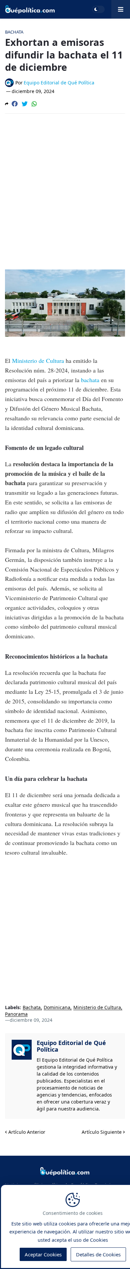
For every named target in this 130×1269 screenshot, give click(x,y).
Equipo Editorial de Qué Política (71, 1046)
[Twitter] (25, 104)
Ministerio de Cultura (38, 361)
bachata (91, 380)
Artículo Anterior (26, 1132)
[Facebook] (15, 104)
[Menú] (120, 9)
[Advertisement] (65, 187)
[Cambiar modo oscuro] (98, 9)
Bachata (32, 1007)
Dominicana (57, 1007)
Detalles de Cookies (98, 1254)
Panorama (16, 1014)
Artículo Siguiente (102, 1132)
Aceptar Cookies (43, 1254)
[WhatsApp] (34, 104)
